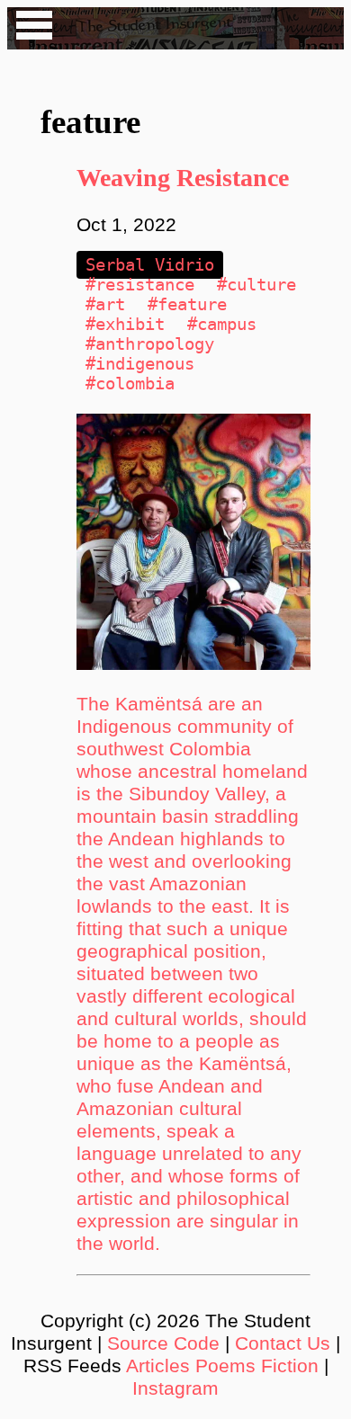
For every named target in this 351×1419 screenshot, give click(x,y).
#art (105, 304)
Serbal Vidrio (150, 264)
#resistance (140, 284)
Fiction (290, 1366)
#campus (221, 324)
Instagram (175, 1388)
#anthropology (150, 344)
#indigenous (140, 363)
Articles (158, 1366)
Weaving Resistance (182, 178)
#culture (256, 284)
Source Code (163, 1343)
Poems (225, 1366)
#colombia (130, 383)
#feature (187, 304)
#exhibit (125, 324)
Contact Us (282, 1343)
